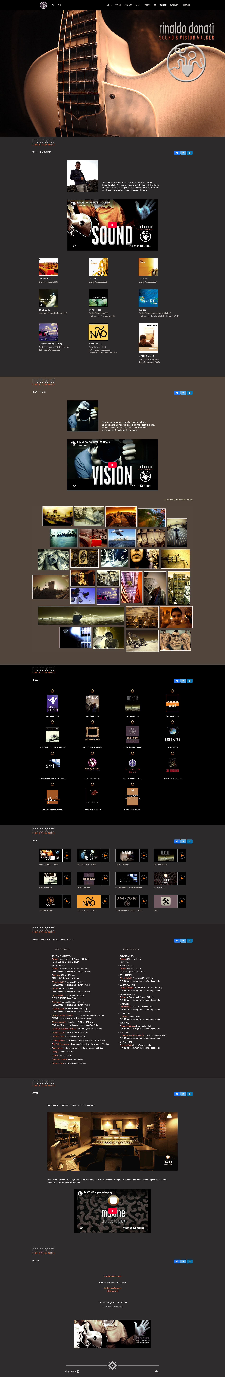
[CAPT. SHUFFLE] (92, 783)
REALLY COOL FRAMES (132, 810)
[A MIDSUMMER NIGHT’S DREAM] (92, 721)
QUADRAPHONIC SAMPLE (132, 779)
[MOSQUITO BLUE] (132, 752)
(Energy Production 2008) (48, 282)
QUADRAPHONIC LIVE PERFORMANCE (52, 779)
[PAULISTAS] (92, 690)
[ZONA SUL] (172, 690)
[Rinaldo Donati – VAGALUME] (98, 260)
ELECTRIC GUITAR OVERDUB (173, 779)
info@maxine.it (112, 1291)
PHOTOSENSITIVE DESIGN (132, 748)
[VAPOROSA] (92, 752)
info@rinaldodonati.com (112, 1277)
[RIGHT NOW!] (132, 721)
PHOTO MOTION (172, 748)
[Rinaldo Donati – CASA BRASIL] (148, 260)
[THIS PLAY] (132, 783)
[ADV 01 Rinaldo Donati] (148, 325)
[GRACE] (52, 721)
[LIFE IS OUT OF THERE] (52, 690)
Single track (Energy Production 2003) (53, 313)
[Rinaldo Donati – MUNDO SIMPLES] (48, 260)
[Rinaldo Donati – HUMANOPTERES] (98, 291)
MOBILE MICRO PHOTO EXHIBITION (52, 748)
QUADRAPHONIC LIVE (92, 779)
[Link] (43, 5)
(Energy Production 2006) (98, 282)
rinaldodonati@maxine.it (112, 1288)
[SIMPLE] (52, 752)
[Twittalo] (183, 153)
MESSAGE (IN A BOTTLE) (92, 810)
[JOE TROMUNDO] (172, 752)
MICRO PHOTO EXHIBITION (92, 748)
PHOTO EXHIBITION (52, 717)
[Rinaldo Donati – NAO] (98, 325)
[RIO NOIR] (132, 690)
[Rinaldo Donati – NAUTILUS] (148, 291)
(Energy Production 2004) (148, 282)
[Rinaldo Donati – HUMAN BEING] (48, 291)
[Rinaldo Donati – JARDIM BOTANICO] (48, 325)
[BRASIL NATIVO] (172, 721)
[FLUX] (52, 783)
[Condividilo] (177, 153)
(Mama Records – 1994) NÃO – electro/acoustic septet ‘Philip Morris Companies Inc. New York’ (103, 350)
